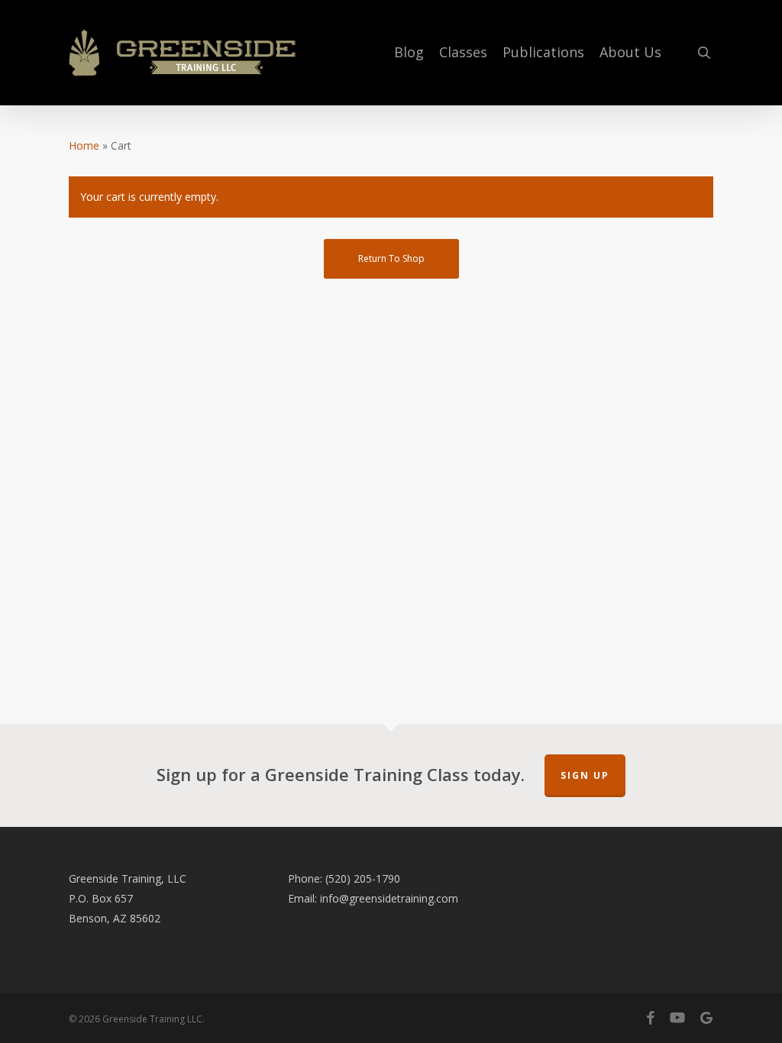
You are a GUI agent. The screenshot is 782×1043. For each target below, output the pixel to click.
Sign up (585, 775)
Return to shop (391, 258)
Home (84, 145)
